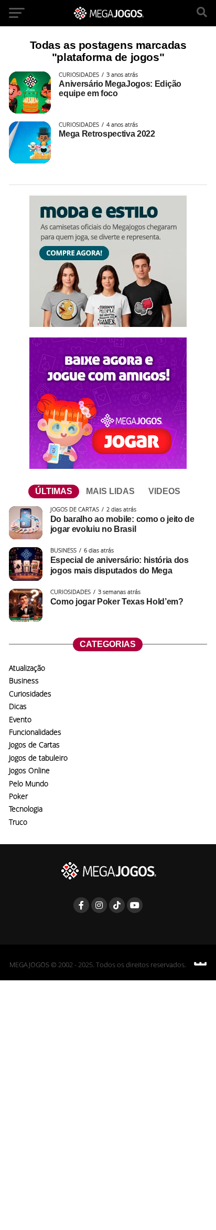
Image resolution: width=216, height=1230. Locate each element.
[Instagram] (99, 905)
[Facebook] (81, 905)
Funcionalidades (35, 732)
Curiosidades (30, 694)
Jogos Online (29, 770)
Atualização (27, 668)
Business (24, 680)
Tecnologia (25, 809)
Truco (18, 822)
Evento (20, 719)
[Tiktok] (117, 905)
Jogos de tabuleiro (38, 758)
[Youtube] (135, 905)
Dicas (18, 706)
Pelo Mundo (28, 783)
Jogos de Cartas (34, 745)
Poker (18, 796)
